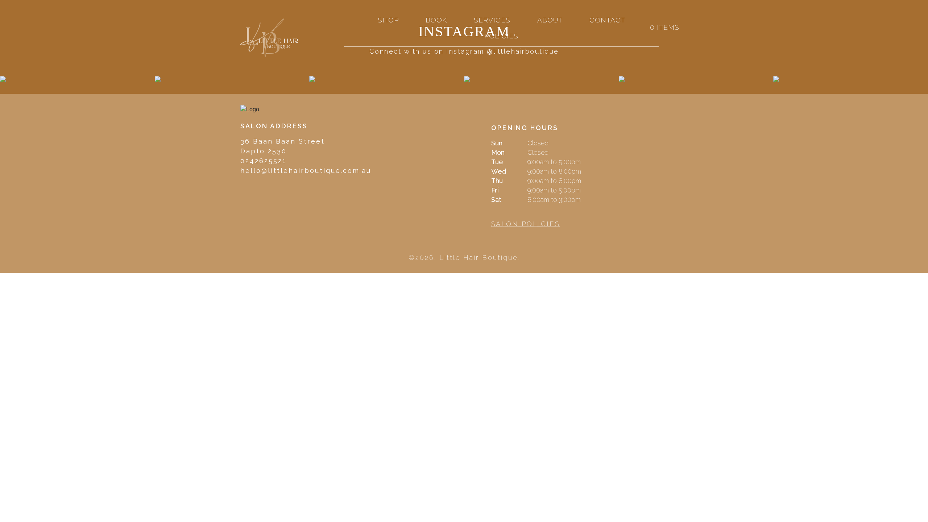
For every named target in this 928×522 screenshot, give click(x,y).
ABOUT (550, 20)
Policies (501, 36)
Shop (388, 20)
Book (436, 20)
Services (492, 20)
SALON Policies (525, 224)
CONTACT (607, 20)
